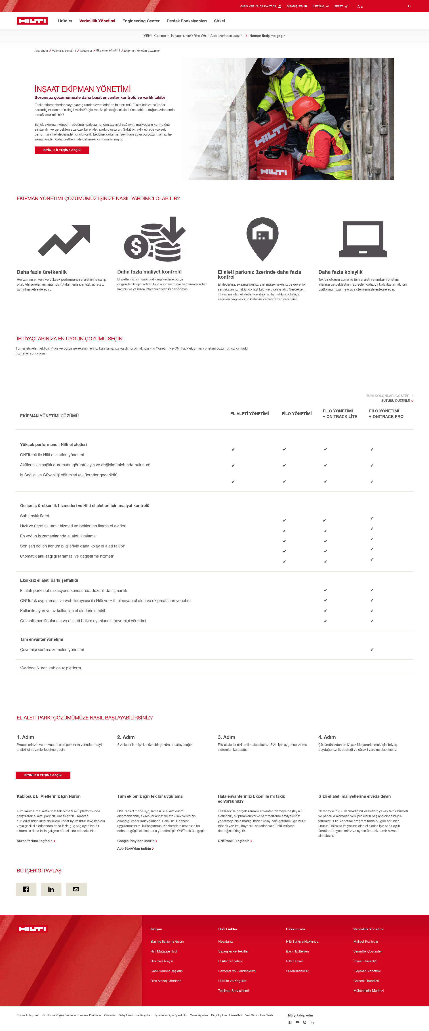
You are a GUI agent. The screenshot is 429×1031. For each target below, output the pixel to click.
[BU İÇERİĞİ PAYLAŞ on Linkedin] (51, 889)
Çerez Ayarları (199, 1015)
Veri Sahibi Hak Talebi (259, 1015)
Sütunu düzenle (395, 401)
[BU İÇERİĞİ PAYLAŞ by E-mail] (76, 889)
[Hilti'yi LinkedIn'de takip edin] (312, 1022)
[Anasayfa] (32, 21)
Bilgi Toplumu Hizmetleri (226, 1015)
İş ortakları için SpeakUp (171, 1015)
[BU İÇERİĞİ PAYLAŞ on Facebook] (26, 889)
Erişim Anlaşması (28, 1015)
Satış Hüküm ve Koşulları (135, 1015)
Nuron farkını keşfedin (35, 841)
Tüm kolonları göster (387, 396)
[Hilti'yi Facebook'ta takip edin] (290, 1022)
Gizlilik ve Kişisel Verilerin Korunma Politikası (71, 1015)
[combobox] (383, 6)
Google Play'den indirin (135, 841)
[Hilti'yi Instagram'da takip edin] (305, 1022)
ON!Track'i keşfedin (233, 841)
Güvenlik (110, 1015)
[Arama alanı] (409, 6)
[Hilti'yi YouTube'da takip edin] (297, 1022)
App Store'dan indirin (134, 848)
